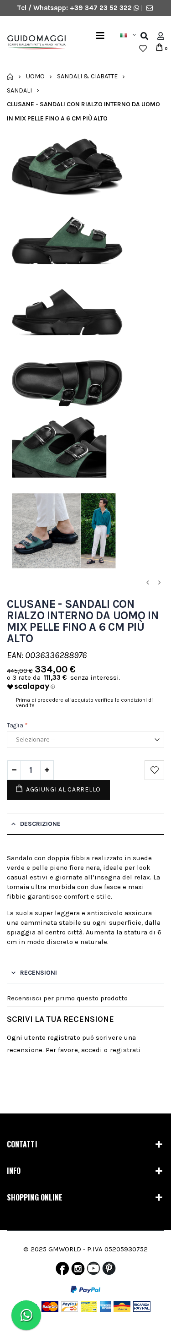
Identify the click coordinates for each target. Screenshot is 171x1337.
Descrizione (40, 824)
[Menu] (100, 36)
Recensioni (38, 973)
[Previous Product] (147, 583)
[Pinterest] (109, 1270)
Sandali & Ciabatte (87, 76)
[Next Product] (159, 583)
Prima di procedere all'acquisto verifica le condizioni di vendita (84, 703)
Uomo (35, 76)
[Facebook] (62, 1270)
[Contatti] (149, 8)
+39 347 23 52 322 (102, 8)
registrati (125, 1050)
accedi (91, 1050)
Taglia (17, 725)
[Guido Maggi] (33, 42)
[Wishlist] (143, 48)
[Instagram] (78, 1270)
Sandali (19, 90)
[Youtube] (93, 1270)
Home (10, 76)
